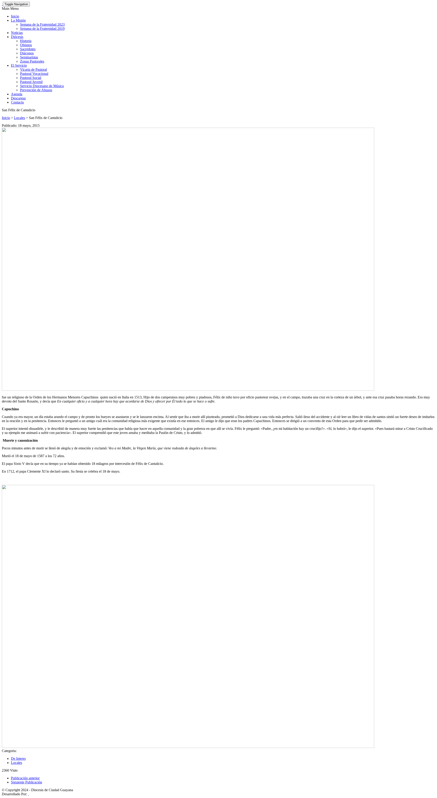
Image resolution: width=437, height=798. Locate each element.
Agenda (16, 94)
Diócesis (17, 37)
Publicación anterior (25, 778)
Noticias (17, 33)
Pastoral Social (30, 78)
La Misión (18, 20)
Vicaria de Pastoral (33, 69)
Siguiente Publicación (26, 782)
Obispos (26, 45)
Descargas (18, 98)
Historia (25, 41)
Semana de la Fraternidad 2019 (42, 28)
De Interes (18, 758)
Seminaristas (29, 57)
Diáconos (27, 53)
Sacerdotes (28, 49)
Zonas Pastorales (32, 61)
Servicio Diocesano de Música (42, 86)
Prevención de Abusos (36, 90)
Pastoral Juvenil (31, 82)
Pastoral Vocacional (34, 74)
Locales (19, 118)
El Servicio (19, 65)
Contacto (17, 102)
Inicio (15, 16)
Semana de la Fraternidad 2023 (42, 24)
